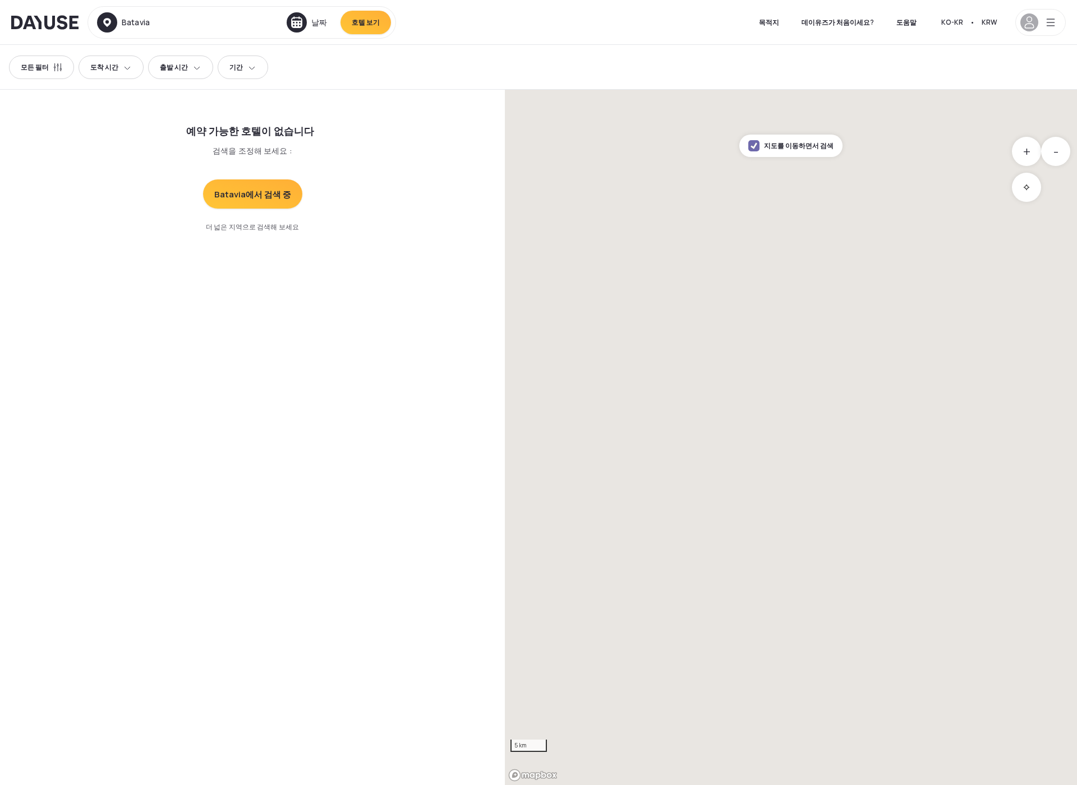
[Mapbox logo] (533, 775)
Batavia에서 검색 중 (252, 194)
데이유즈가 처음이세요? (838, 22)
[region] (791, 437)
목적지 (769, 22)
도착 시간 (104, 67)
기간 (236, 67)
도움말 (906, 22)
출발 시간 (174, 67)
